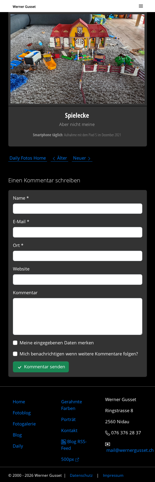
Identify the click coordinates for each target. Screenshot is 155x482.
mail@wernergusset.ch (130, 450)
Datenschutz (81, 475)
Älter (61, 158)
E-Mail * (21, 221)
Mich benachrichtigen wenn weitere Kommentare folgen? (79, 354)
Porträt (68, 419)
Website (21, 269)
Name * (21, 198)
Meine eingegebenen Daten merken (57, 343)
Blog (17, 435)
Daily (18, 446)
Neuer (80, 158)
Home (19, 401)
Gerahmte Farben (71, 404)
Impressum (113, 475)
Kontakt (69, 430)
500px (68, 459)
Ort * (18, 245)
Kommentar (25, 292)
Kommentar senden (44, 366)
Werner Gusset (24, 6)
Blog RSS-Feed (74, 444)
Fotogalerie (24, 424)
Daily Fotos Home (27, 158)
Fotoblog (22, 413)
